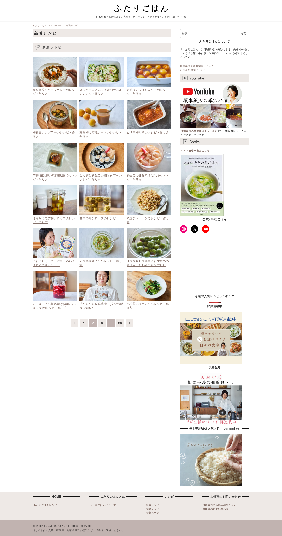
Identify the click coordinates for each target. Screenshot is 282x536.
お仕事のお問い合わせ (193, 69)
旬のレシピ (152, 509)
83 (120, 323)
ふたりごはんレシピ (45, 505)
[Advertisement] (214, 262)
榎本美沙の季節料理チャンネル (199, 131)
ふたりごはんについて (103, 505)
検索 (243, 33)
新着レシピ (152, 505)
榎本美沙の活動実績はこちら (197, 66)
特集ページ (152, 512)
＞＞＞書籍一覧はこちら (195, 150)
